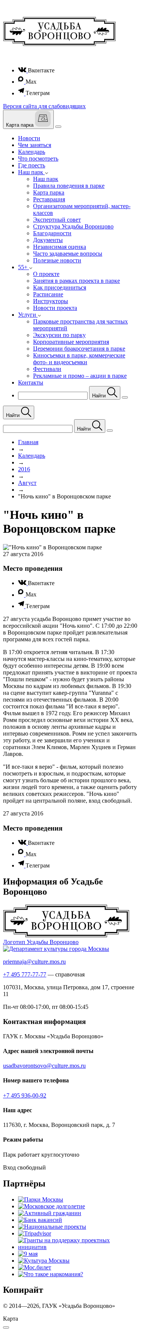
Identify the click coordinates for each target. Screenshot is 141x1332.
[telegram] (22, 93)
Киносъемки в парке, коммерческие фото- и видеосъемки (79, 358)
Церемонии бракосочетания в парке (79, 348)
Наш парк (45, 179)
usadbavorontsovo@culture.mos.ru (44, 1065)
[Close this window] (6, 1327)
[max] (22, 81)
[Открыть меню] (58, 127)
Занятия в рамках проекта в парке (76, 280)
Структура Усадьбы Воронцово (73, 226)
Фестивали (47, 369)
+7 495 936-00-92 (24, 1095)
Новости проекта (55, 308)
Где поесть (31, 165)
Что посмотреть (38, 158)
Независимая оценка (59, 247)
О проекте (46, 274)
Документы (48, 240)
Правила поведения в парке (69, 185)
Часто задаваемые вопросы (67, 253)
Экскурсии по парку (59, 335)
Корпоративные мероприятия (71, 342)
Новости (29, 138)
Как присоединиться (59, 287)
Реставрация (49, 199)
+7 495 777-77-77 (24, 974)
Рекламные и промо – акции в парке (80, 375)
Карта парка (48, 192)
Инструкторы (50, 301)
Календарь (31, 152)
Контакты (30, 382)
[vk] (23, 70)
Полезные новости (57, 260)
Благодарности (52, 233)
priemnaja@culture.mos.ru (34, 961)
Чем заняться (34, 145)
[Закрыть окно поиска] (125, 397)
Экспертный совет (57, 219)
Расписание (48, 294)
